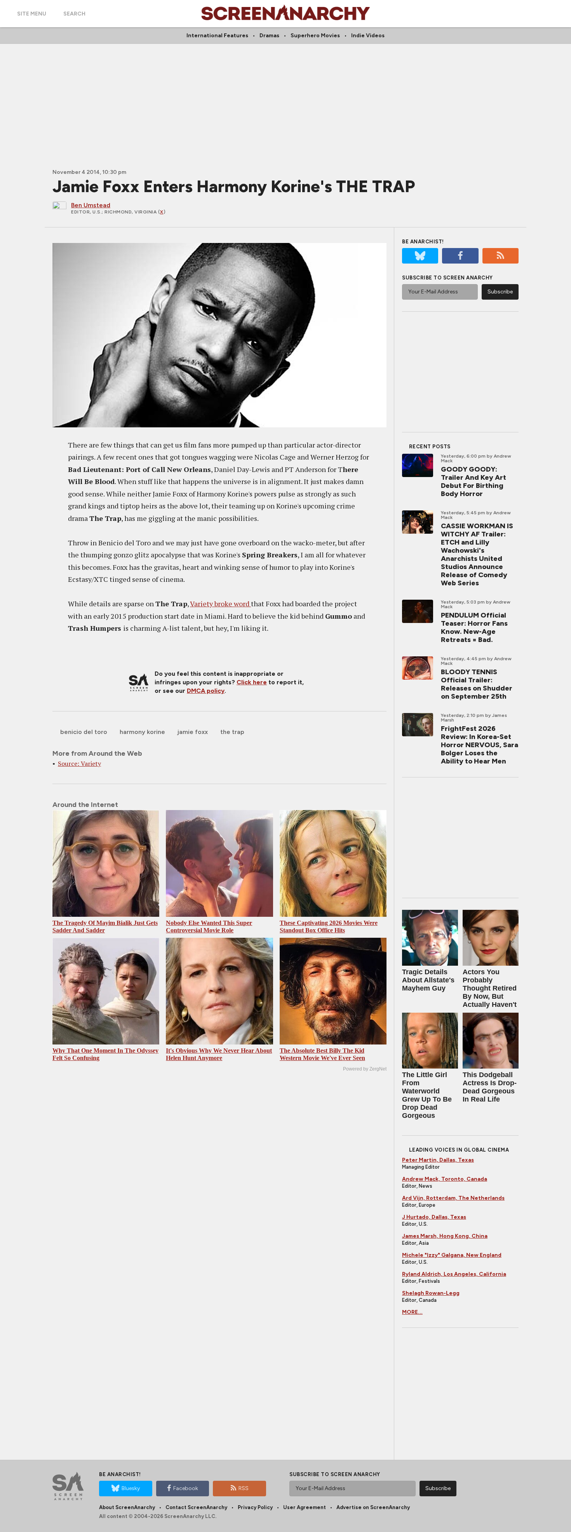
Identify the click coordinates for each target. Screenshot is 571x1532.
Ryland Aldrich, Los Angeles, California (454, 1274)
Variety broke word (220, 603)
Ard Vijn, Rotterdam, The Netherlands (453, 1198)
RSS (243, 1488)
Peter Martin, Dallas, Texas (438, 1160)
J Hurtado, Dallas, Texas (434, 1217)
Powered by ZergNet (364, 1069)
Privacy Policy (255, 1507)
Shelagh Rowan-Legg (431, 1293)
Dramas (269, 35)
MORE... (412, 1312)
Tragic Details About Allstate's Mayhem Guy (428, 980)
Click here (252, 682)
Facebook (185, 1488)
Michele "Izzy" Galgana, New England (451, 1255)
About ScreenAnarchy (127, 1507)
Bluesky (131, 1488)
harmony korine (142, 732)
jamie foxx (193, 732)
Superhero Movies (315, 35)
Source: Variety (79, 763)
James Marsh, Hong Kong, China (444, 1236)
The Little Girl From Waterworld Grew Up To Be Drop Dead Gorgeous (427, 1095)
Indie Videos (368, 35)
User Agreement (304, 1507)
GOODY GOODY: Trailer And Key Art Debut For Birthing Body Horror (473, 481)
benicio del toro (83, 732)
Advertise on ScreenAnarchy (373, 1507)
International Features (217, 35)
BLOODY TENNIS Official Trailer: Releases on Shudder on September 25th (476, 684)
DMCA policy (206, 690)
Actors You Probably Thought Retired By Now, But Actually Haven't (490, 988)
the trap (232, 732)
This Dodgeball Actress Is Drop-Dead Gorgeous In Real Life (490, 1087)
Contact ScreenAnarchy (196, 1507)
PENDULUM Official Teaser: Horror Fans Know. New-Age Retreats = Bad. (474, 627)
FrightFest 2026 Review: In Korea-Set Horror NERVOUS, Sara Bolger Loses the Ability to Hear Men (479, 744)
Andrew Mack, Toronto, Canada (444, 1179)
